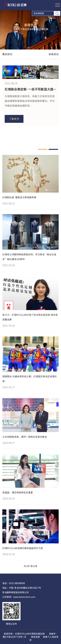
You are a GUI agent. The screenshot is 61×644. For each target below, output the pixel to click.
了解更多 (14, 119)
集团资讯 (7, 54)
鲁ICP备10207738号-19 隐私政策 (21, 637)
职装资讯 (54, 54)
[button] (42, 149)
